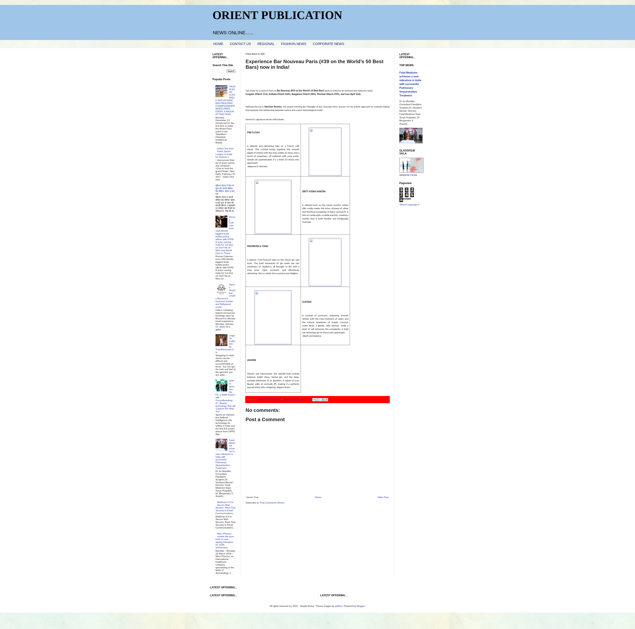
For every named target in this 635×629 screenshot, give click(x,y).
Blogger (361, 606)
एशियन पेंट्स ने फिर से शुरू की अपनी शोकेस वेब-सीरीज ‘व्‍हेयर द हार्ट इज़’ (224, 189)
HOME (218, 44)
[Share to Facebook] (323, 399)
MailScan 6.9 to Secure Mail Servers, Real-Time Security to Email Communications (225, 508)
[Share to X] (320, 399)
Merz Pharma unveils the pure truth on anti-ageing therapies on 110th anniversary (224, 540)
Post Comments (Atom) (272, 502)
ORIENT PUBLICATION (277, 15)
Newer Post (252, 497)
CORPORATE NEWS (328, 44)
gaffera (338, 606)
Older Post (383, 497)
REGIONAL (266, 44)
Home (318, 497)
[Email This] (314, 399)
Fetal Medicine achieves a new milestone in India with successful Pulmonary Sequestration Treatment (225, 454)
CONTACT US (240, 44)
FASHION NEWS (293, 44)
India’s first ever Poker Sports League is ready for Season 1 (224, 152)
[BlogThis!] (317, 399)
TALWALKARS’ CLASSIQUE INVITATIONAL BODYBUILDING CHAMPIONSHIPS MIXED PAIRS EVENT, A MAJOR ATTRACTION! (225, 100)
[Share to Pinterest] (326, 399)
